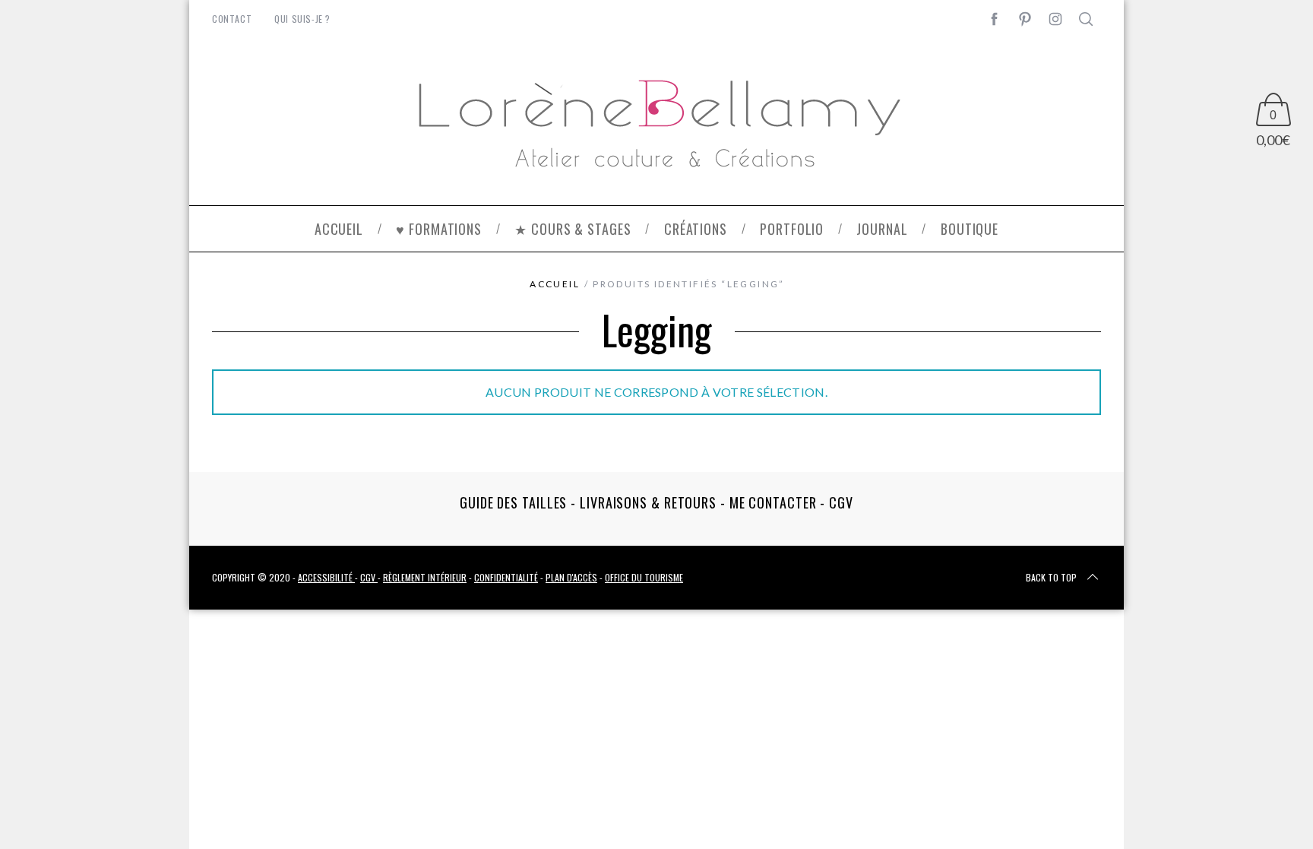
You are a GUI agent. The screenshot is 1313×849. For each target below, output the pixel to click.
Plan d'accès (571, 577)
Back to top (1051, 577)
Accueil (555, 284)
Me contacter (773, 502)
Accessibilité (326, 577)
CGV (841, 502)
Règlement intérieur (425, 577)
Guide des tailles (513, 502)
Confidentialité (506, 577)
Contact (232, 18)
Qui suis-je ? (302, 18)
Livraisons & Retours (648, 502)
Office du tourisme (644, 577)
